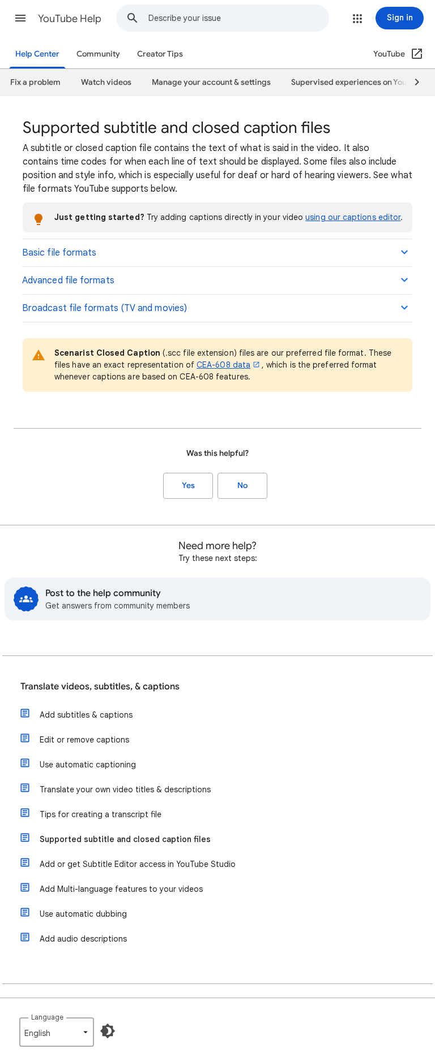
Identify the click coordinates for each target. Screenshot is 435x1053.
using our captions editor (352, 217)
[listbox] (56, 1032)
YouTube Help (69, 18)
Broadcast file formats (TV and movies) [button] (104, 308)
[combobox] (238, 18)
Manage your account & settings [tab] (211, 82)
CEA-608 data (223, 365)
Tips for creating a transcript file (100, 814)
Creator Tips (160, 54)
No (242, 485)
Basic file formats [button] (59, 252)
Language (47, 1017)
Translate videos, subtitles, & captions (100, 686)
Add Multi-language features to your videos (121, 889)
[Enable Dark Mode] (107, 1031)
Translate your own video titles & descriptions (125, 789)
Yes (188, 485)
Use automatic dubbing (83, 914)
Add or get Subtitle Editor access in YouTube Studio (138, 864)
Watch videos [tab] (106, 82)
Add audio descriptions (83, 939)
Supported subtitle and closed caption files (125, 839)
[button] (20, 18)
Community (98, 54)
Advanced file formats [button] (68, 280)
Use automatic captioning (88, 764)
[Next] (412, 82)
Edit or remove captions (84, 740)
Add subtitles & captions (86, 715)
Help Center (37, 54)
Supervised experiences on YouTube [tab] (358, 82)
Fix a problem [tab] (35, 82)
